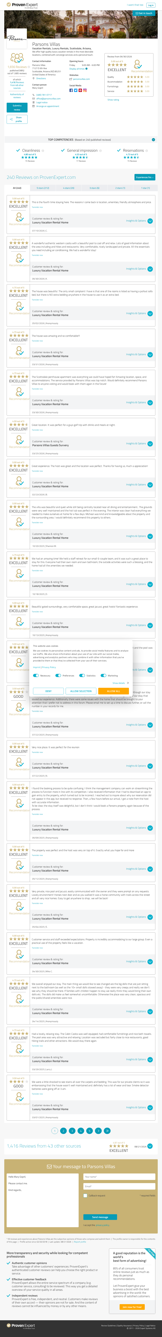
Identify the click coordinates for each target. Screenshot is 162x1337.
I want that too (135, 4)
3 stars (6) (94, 188)
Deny (48, 691)
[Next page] (98, 1131)
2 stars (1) (120, 188)
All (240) (17, 188)
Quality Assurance (124, 1325)
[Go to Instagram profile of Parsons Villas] (85, 91)
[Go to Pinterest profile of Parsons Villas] (81, 91)
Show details (119, 682)
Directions (41, 78)
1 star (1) (145, 188)
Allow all (113, 691)
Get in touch (145, 13)
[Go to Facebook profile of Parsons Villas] (71, 91)
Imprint (36, 667)
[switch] (58, 675)
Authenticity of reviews (17, 96)
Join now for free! (132, 1307)
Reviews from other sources (17, 85)
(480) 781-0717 (44, 94)
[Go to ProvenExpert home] (22, 6)
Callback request (97, 1195)
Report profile (80, 1241)
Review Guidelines (108, 1325)
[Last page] (107, 1131)
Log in (151, 5)
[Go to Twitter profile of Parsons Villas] (76, 91)
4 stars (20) (68, 188)
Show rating (113, 99)
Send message (100, 1217)
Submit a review (17, 107)
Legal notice (41, 102)
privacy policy (102, 1225)
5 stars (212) (43, 188)
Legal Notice (150, 1325)
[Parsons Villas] (17, 38)
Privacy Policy (49, 667)
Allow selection (81, 691)
